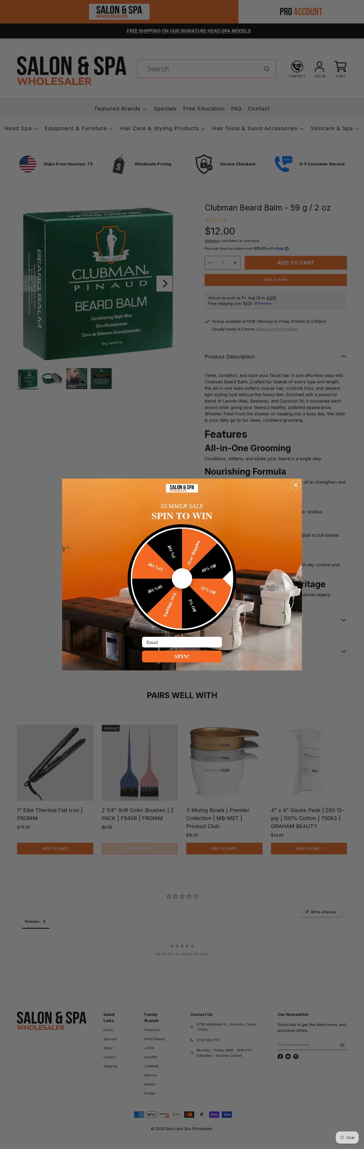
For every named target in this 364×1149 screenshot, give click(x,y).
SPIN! (182, 656)
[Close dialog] (295, 485)
